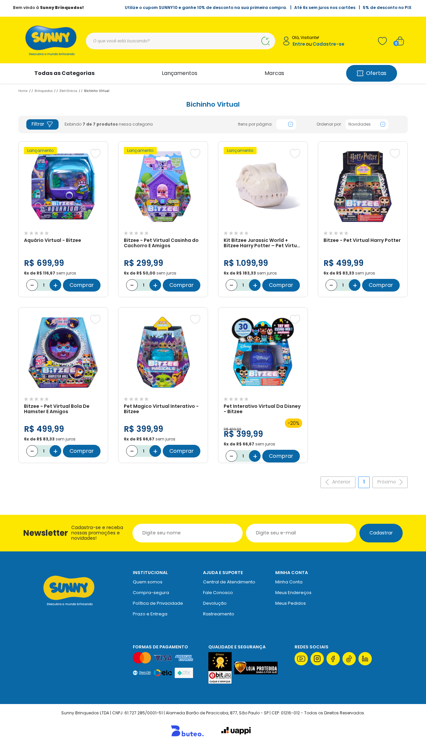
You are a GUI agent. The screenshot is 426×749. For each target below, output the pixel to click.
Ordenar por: (329, 124)
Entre (299, 44)
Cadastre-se (328, 44)
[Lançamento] (63, 224)
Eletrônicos (68, 91)
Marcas (274, 73)
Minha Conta (289, 582)
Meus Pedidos (290, 603)
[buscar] (265, 41)
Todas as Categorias (64, 73)
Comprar (82, 285)
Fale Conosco (218, 592)
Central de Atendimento (229, 582)
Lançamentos (179, 73)
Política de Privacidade (158, 603)
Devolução (215, 603)
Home (23, 91)
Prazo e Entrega (150, 614)
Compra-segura (151, 592)
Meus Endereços (293, 592)
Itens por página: (255, 124)
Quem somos (147, 582)
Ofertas (376, 73)
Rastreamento (218, 614)
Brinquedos (44, 91)
